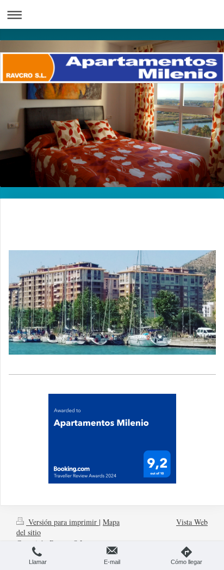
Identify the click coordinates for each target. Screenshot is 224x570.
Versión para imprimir (62, 522)
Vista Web (192, 522)
